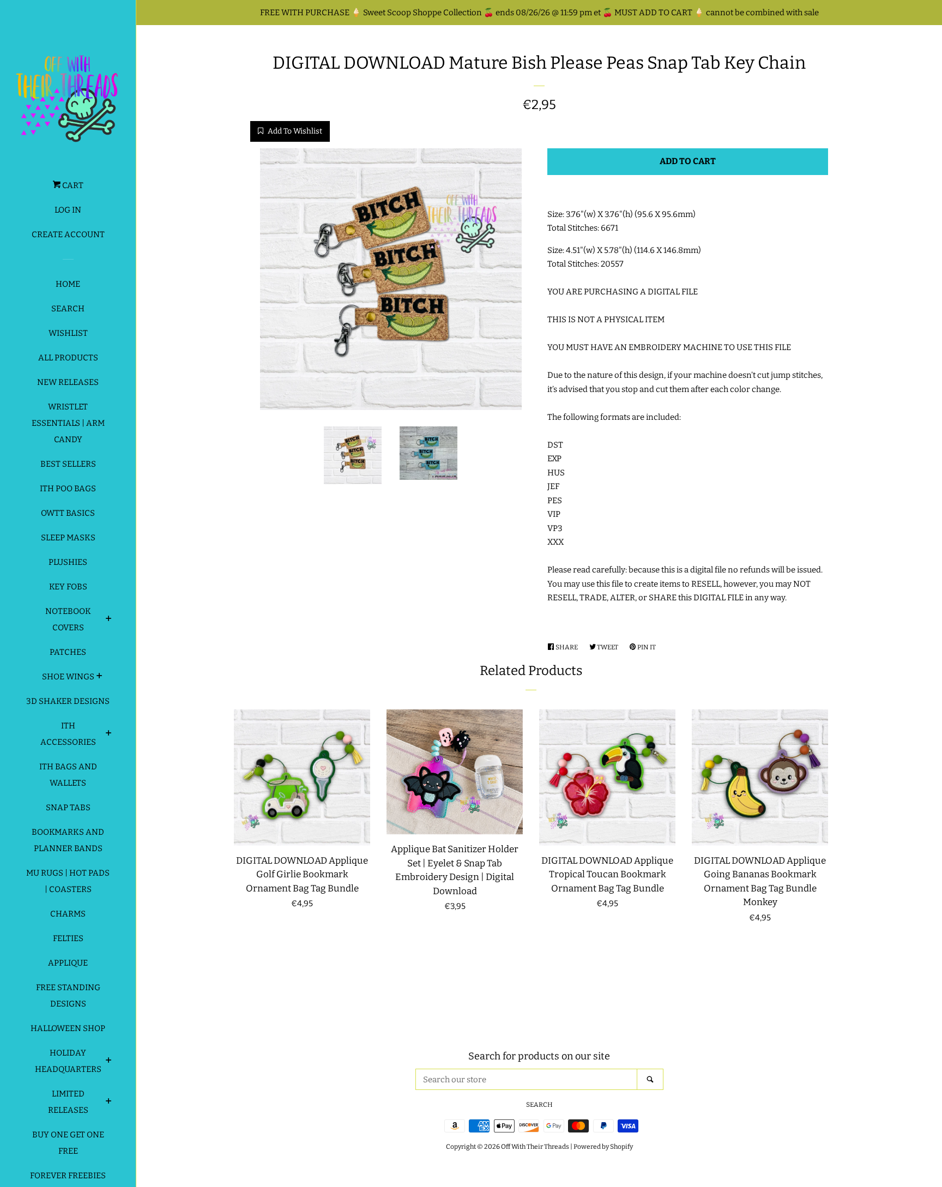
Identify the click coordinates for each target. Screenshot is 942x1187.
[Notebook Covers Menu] (109, 620)
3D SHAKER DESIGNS (68, 701)
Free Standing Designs (68, 996)
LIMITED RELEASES (68, 1102)
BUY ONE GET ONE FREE (68, 1143)
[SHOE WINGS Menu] (99, 677)
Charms (68, 914)
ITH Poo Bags (68, 488)
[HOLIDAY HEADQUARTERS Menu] (109, 1062)
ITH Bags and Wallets (68, 775)
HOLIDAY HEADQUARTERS (68, 1061)
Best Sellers (68, 464)
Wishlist (68, 333)
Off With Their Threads (535, 1146)
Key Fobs (68, 587)
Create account (68, 234)
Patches (68, 652)
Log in (68, 210)
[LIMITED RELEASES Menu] (109, 1102)
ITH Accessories (68, 734)
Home (68, 284)
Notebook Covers (68, 619)
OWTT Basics (68, 513)
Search (67, 309)
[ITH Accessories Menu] (109, 734)
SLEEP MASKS (68, 538)
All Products (68, 358)
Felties (68, 938)
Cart (72, 185)
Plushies (68, 562)
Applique (68, 963)
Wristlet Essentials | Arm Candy (68, 423)
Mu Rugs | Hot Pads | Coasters (68, 881)
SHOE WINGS (68, 677)
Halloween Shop (68, 1028)
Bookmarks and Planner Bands (68, 840)
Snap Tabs (68, 807)
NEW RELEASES (68, 382)
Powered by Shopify (603, 1146)
